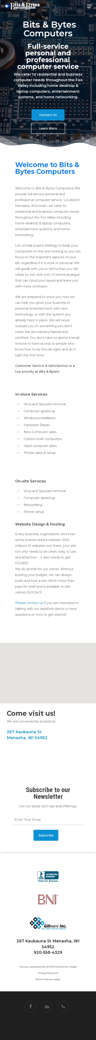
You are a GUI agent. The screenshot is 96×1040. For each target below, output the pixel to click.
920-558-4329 (48, 952)
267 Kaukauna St (24, 731)
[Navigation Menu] (89, 6)
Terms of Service (44, 979)
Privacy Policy (45, 973)
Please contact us (29, 603)
